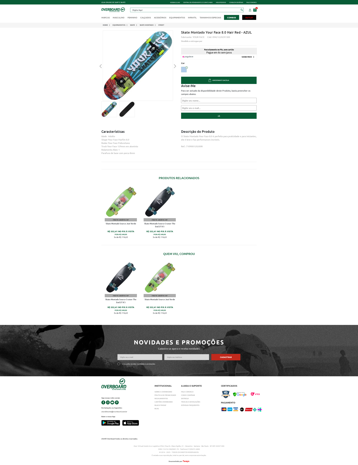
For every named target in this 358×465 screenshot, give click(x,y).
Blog (157, 408)
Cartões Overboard (164, 402)
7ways (186, 461)
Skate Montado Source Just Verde (121, 223)
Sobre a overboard (163, 392)
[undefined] (138, 66)
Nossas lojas (175, 2)
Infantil (192, 17)
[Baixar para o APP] (111, 423)
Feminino (132, 17)
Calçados (145, 17)
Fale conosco (251, 2)
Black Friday (160, 405)
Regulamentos (161, 398)
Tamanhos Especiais (210, 17)
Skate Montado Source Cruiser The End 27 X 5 (159, 225)
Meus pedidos (221, 2)
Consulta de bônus (236, 2)
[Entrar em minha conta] (250, 9)
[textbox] (186, 10)
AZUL (184, 69)
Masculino (118, 17)
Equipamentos (177, 17)
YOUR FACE (198, 37)
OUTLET (249, 17)
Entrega (185, 398)
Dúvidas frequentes (190, 405)
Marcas (105, 17)
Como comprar (188, 395)
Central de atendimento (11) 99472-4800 (198, 2)
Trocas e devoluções (190, 402)
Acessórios (160, 17)
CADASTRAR (226, 357)
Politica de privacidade (165, 395)
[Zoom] (109, 109)
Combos (231, 17)
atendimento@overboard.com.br (114, 411)
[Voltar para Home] (113, 9)
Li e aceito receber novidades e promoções (138, 364)
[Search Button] (242, 9)
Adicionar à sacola (220, 80)
